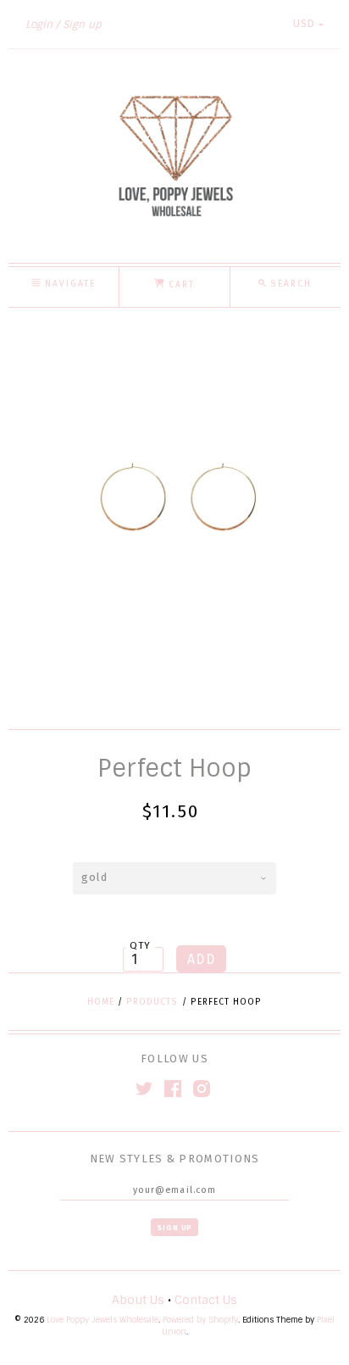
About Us (138, 1299)
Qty (141, 945)
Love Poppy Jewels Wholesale (102, 1319)
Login (39, 24)
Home (100, 1002)
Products (152, 1002)
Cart (179, 285)
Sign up (82, 24)
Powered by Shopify (200, 1319)
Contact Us (205, 1299)
